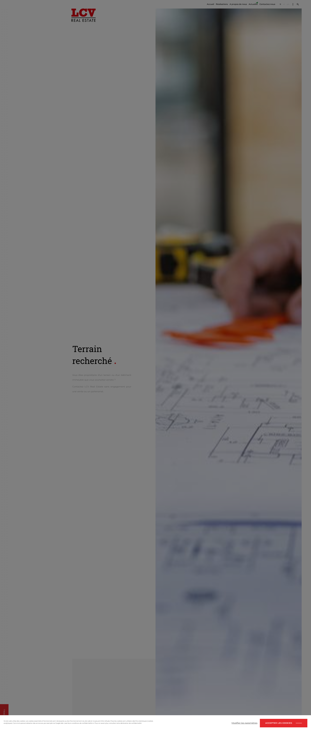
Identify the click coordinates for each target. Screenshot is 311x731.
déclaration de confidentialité (130, 723)
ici (93, 723)
